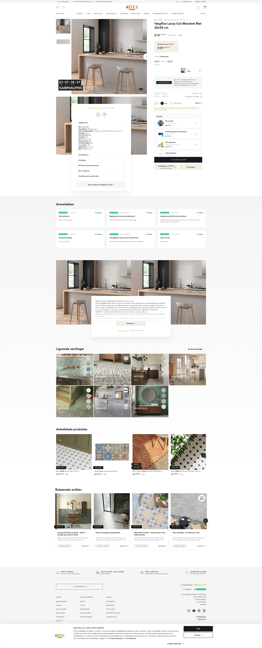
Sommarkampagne (63, 1)
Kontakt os (202, 619)
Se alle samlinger (195, 349)
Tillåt (198, 629)
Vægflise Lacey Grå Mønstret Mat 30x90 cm (176, 20)
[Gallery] (109, 56)
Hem (155, 20)
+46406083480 (201, 616)
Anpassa (197, 635)
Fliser (160, 20)
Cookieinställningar (174, 644)
